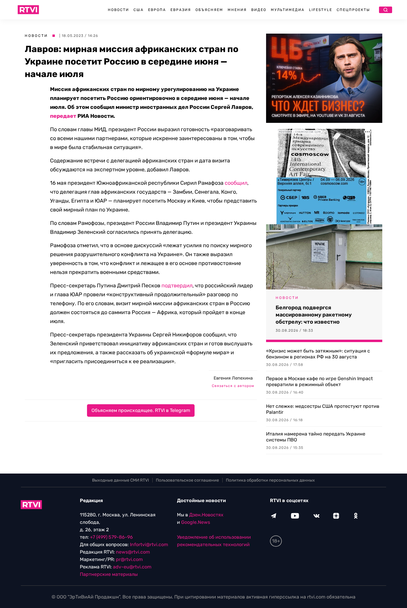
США (138, 10)
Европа (157, 10)
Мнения (237, 10)
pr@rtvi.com (129, 559)
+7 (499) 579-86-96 (111, 537)
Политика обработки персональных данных (270, 480)
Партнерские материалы (109, 574)
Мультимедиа (288, 10)
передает (63, 116)
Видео (258, 10)
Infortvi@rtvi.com (149, 544)
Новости (118, 10)
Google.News (195, 522)
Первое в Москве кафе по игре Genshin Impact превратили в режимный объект (319, 381)
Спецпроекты (353, 10)
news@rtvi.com (133, 552)
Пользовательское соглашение (187, 480)
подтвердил (176, 285)
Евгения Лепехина (233, 378)
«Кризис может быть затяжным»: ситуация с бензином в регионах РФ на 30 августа (318, 354)
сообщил (236, 183)
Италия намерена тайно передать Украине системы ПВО (315, 437)
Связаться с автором (233, 386)
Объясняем (209, 10)
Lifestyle (320, 10)
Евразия (180, 10)
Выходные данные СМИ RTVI (120, 480)
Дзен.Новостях (206, 515)
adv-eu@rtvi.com (132, 567)
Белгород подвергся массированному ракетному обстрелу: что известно (314, 314)
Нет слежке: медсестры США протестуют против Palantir (322, 409)
